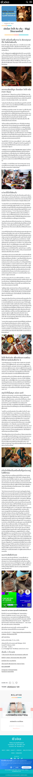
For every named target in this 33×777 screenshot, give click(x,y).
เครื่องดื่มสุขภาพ (11, 687)
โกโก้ (18, 687)
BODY (3, 750)
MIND (8, 750)
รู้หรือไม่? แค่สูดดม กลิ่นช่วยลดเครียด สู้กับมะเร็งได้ (14, 658)
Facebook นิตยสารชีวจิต (8, 672)
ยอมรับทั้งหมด (26, 767)
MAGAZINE (19, 753)
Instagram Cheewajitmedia (9, 670)
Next (32, 709)
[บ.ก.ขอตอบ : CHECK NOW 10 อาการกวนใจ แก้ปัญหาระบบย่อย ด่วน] (16, 716)
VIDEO (13, 753)
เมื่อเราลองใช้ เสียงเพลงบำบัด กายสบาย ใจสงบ (13, 664)
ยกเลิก (17, 767)
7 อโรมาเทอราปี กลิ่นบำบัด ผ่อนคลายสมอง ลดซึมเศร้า (15, 655)
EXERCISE (19, 750)
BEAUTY (13, 750)
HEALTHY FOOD (27, 750)
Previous (1, 709)
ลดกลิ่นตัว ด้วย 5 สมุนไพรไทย (9, 661)
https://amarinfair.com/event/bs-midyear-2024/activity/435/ (16, 633)
